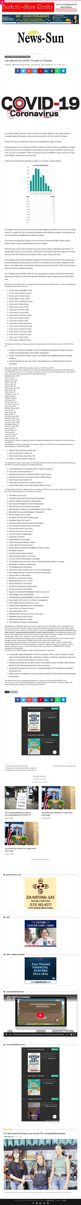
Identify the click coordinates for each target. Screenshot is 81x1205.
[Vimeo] (48, 1203)
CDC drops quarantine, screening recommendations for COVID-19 (18, 814)
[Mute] (71, 1034)
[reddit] (35, 70)
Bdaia (64, 1200)
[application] (40, 1016)
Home (6, 54)
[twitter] (23, 70)
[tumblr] (52, 70)
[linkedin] (46, 70)
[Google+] (40, 1203)
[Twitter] (36, 1203)
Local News (13, 54)
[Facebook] (33, 1203)
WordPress (50, 1200)
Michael (8, 65)
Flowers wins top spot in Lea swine (64, 764)
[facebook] (18, 70)
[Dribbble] (44, 1203)
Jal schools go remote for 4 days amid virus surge (57, 814)
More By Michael (39, 779)
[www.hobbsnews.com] (40, 28)
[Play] (6, 1034)
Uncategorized (23, 57)
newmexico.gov (9, 682)
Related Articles (39, 776)
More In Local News (40, 782)
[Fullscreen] (75, 1034)
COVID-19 (13, 692)
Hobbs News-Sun (9, 1136)
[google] (29, 70)
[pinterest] (40, 70)
